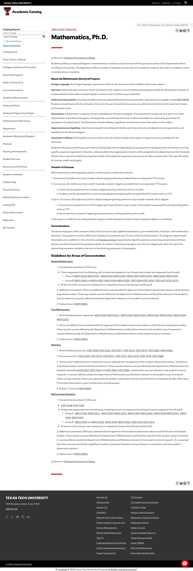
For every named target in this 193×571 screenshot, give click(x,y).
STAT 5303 (95, 370)
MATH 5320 (80, 275)
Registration (9, 128)
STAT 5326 (84, 356)
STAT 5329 (148, 280)
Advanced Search (11, 45)
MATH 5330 (80, 280)
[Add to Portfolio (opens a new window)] (180, 30)
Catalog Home (10, 51)
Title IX (99, 537)
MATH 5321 (93, 275)
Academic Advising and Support (19, 136)
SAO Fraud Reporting (141, 547)
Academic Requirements (15, 97)
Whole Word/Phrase (13, 41)
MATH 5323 (120, 275)
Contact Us (102, 497)
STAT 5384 (111, 370)
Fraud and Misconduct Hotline (111, 542)
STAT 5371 (116, 350)
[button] (185, 563)
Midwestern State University (145, 517)
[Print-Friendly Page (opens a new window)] (184, 30)
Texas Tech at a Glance (14, 59)
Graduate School (11, 105)
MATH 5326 (179, 315)
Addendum (8, 219)
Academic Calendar (13, 174)
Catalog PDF (9, 204)
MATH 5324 (133, 275)
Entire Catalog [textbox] (10, 33)
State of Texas (138, 527)
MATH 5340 (159, 275)
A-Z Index (177, 3)
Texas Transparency (106, 552)
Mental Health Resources (108, 532)
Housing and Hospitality (15, 151)
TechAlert (101, 512)
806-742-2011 (12, 508)
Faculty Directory (11, 189)
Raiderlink (166, 3)
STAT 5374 (172, 280)
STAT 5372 (108, 356)
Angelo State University (142, 512)
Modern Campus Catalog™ (124, 569)
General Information (13, 212)
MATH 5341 (172, 275)
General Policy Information (109, 517)
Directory (156, 3)
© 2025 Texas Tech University (19, 564)
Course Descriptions (13, 90)
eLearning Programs (13, 74)
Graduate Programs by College (18, 112)
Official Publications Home (16, 197)
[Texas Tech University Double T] (5, 11)
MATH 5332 (97, 280)
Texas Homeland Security (143, 532)
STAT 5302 (83, 370)
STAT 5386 (157, 356)
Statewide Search (140, 522)
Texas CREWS (137, 542)
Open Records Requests (143, 552)
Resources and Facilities (15, 166)
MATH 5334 (110, 280)
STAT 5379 (145, 356)
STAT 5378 (133, 356)
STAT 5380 (153, 350)
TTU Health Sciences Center (145, 502)
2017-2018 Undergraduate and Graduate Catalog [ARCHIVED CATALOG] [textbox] (165, 25)
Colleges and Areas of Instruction (19, 67)
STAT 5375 (120, 356)
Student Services (11, 158)
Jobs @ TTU (101, 507)
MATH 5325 (146, 275)
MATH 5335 (123, 280)
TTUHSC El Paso (138, 507)
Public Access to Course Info (110, 522)
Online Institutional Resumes (110, 547)
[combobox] (164, 25)
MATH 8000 (183, 99)
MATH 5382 (167, 350)
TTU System (136, 497)
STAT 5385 (123, 370)
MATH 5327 (63, 319)
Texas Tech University (18, 2)
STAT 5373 (160, 280)
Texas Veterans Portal (141, 537)
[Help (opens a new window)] (188, 30)
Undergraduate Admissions (16, 120)
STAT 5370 (96, 356)
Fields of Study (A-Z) (13, 82)
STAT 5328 (136, 280)
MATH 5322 (107, 275)
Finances (7, 143)
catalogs (62, 569)
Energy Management (106, 527)
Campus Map (9, 181)
